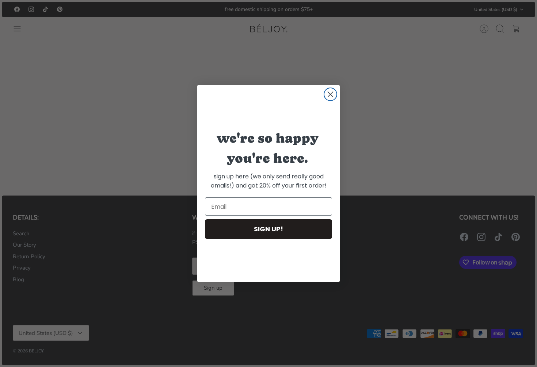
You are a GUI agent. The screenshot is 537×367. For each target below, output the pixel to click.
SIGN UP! (268, 228)
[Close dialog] (330, 94)
